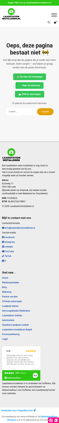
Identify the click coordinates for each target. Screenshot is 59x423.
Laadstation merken (12, 315)
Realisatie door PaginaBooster (17, 410)
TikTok (7, 256)
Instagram (9, 242)
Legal (5, 339)
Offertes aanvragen (12, 301)
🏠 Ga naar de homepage (30, 76)
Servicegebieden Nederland (16, 310)
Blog (4, 287)
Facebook (9, 237)
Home (5, 278)
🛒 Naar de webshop (29, 85)
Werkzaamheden (10, 282)
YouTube (9, 251)
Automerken (8, 320)
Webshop (7, 292)
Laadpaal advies (10, 306)
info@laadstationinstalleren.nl (38, 3)
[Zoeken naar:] (21, 112)
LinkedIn (8, 246)
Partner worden (10, 296)
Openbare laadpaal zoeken (15, 325)
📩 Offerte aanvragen (29, 94)
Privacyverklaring (10, 334)
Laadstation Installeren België (17, 329)
